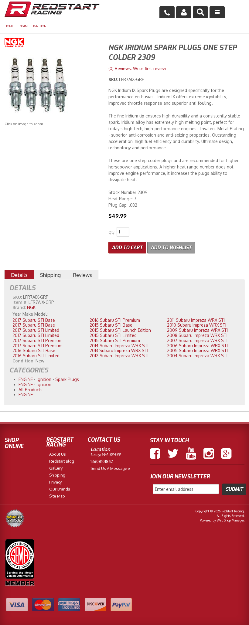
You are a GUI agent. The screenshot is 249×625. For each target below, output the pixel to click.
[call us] (167, 12)
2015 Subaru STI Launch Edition (120, 330)
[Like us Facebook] (155, 453)
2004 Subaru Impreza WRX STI (197, 355)
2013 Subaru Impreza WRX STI (119, 350)
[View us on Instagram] (208, 453)
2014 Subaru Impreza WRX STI (119, 345)
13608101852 (101, 461)
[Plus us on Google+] (226, 453)
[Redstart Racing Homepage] (52, 10)
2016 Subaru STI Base (33, 350)
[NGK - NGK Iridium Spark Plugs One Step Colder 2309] (52, 43)
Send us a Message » (110, 468)
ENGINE (23, 26)
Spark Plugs (67, 379)
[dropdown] (217, 12)
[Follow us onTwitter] (173, 453)
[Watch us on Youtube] (191, 453)
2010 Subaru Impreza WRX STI (196, 325)
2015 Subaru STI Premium (115, 340)
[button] (200, 12)
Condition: (23, 360)
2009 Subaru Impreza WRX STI (197, 330)
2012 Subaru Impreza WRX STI (119, 355)
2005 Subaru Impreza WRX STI (197, 350)
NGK (31, 307)
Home (9, 26)
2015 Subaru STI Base (111, 325)
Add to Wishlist (171, 247)
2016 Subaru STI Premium (115, 320)
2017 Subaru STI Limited (35, 330)
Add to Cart (127, 247)
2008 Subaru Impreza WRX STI (197, 335)
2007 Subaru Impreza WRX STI (197, 340)
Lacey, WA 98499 (105, 454)
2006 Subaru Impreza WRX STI (197, 345)
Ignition (39, 26)
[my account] (183, 12)
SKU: (113, 79)
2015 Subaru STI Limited (113, 335)
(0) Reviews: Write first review (137, 68)
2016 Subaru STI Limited (36, 355)
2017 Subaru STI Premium (37, 340)
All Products (31, 389)
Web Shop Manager (230, 520)
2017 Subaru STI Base (33, 320)
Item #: (20, 302)
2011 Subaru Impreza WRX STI (196, 320)
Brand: (19, 307)
